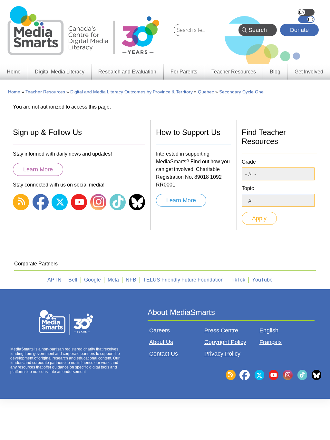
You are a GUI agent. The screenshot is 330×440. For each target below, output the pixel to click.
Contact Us (163, 353)
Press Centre (221, 330)
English (306, 12)
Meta (113, 279)
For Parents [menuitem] (183, 71)
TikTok (237, 279)
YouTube (262, 279)
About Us (161, 342)
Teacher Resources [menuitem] (233, 71)
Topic (248, 188)
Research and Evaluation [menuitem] (127, 71)
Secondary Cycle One (241, 91)
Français (306, 19)
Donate (299, 30)
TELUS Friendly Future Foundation (183, 279)
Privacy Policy (222, 353)
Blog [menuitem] (275, 71)
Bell (72, 279)
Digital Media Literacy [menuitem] (59, 71)
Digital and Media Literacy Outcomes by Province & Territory (131, 91)
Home (14, 91)
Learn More (38, 169)
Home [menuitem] (14, 71)
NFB (131, 279)
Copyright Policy (225, 342)
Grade (249, 162)
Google (92, 279)
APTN (54, 279)
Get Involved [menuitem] (309, 71)
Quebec (206, 91)
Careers (159, 330)
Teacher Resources (45, 91)
